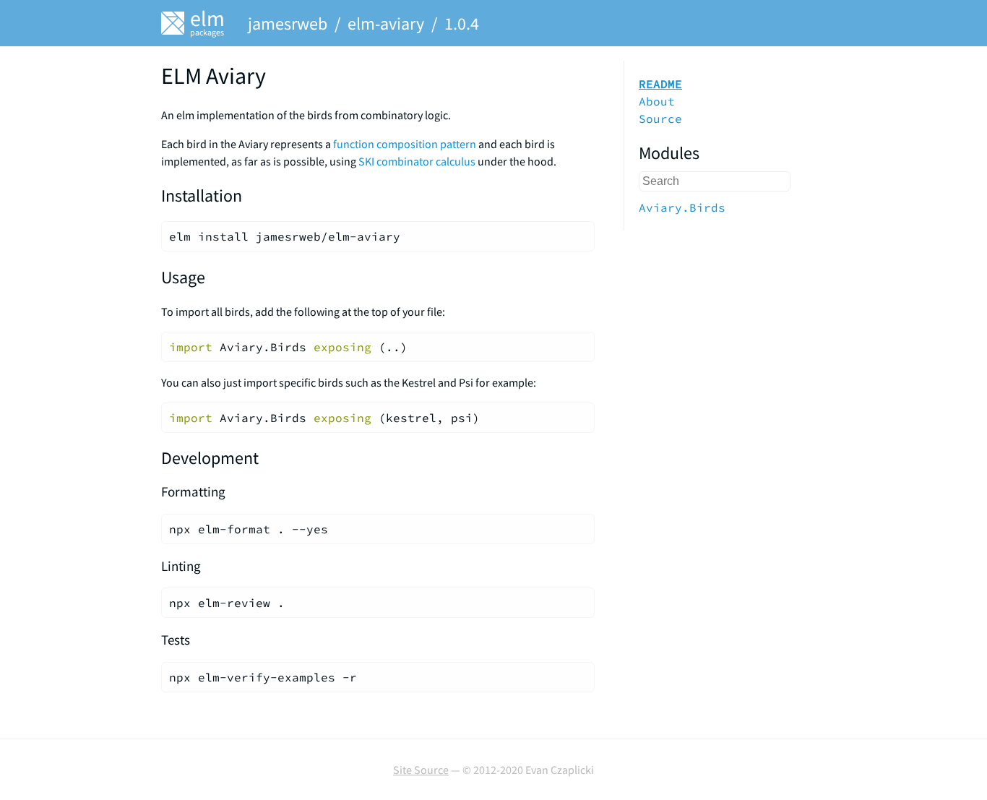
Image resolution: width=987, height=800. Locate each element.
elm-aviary (386, 23)
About (657, 101)
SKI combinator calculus (416, 161)
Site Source (421, 769)
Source (660, 118)
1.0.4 (461, 23)
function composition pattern (404, 144)
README (660, 84)
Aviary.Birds (682, 207)
